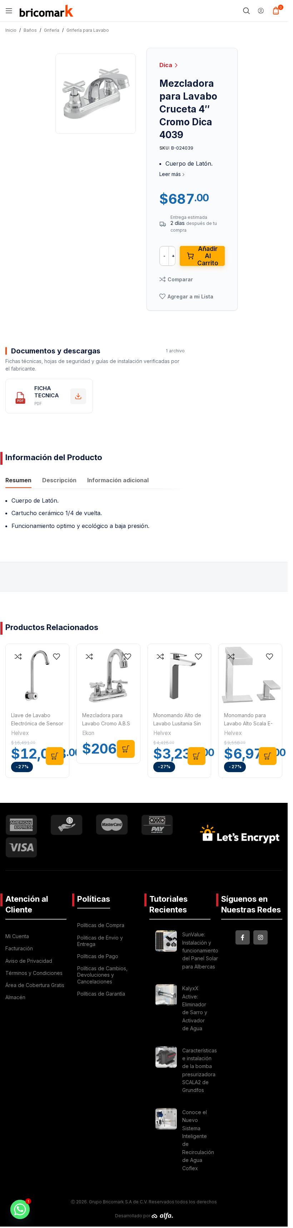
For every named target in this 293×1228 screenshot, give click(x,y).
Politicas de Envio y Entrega (100, 941)
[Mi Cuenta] (261, 11)
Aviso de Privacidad (28, 961)
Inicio (10, 30)
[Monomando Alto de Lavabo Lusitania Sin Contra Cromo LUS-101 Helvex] (179, 675)
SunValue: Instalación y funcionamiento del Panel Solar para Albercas (200, 950)
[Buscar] (246, 11)
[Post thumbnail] (166, 951)
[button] (55, 756)
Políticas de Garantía (101, 994)
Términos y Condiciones (34, 973)
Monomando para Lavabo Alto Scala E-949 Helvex (248, 723)
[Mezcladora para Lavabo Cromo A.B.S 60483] (108, 675)
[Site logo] (46, 10)
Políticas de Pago (97, 956)
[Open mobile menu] (9, 11)
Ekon (88, 733)
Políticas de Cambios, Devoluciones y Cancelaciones (102, 974)
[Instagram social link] (260, 937)
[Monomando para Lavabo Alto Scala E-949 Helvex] (250, 675)
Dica (166, 65)
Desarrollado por (133, 1215)
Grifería (51, 30)
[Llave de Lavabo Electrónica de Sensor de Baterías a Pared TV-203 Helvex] (37, 675)
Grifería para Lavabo (87, 30)
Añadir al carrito (207, 256)
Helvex (20, 733)
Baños (30, 30)
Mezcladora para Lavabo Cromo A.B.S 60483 (106, 723)
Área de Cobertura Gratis (34, 985)
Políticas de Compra (100, 925)
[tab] (18, 481)
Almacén (15, 997)
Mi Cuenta (17, 936)
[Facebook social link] (242, 937)
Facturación (19, 948)
